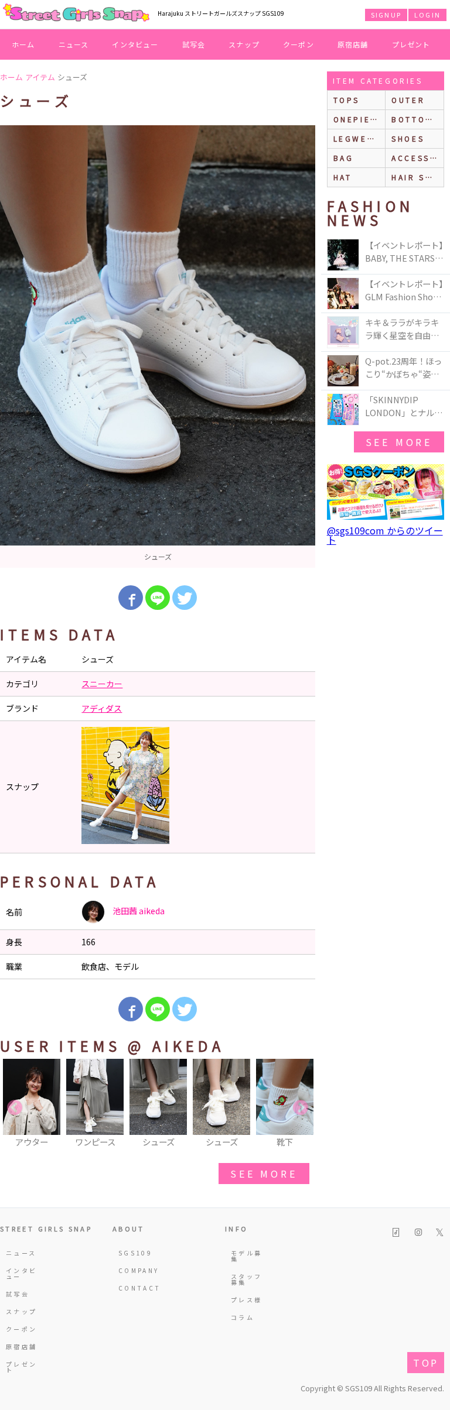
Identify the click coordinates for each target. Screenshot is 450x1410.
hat (342, 177)
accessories (417, 158)
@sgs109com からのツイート (385, 535)
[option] (157, 346)
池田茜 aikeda (138, 911)
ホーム (23, 44)
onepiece (358, 119)
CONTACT (135, 1288)
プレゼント (411, 44)
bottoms (415, 119)
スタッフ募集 (246, 1279)
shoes (407, 138)
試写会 (194, 44)
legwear (356, 138)
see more (263, 1174)
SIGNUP (386, 14)
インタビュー (135, 44)
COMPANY (135, 1270)
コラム (242, 1317)
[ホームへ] (76, 13)
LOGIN (427, 14)
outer (408, 100)
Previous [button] (14, 1108)
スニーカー (101, 683)
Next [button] (300, 1108)
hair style (417, 177)
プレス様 (246, 1299)
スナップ (244, 44)
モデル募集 (246, 1255)
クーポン (298, 44)
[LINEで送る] (157, 597)
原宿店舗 (353, 44)
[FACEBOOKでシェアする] (130, 597)
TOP (425, 1363)
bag (343, 158)
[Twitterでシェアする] (184, 597)
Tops (346, 100)
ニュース (74, 44)
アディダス (101, 708)
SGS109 (135, 1252)
